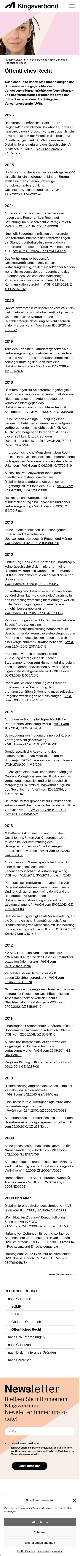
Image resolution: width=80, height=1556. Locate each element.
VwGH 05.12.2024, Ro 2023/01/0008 (31, 226)
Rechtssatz (15, 1247)
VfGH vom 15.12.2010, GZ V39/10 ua (32, 1094)
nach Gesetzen (19, 1345)
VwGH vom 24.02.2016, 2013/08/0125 (32, 543)
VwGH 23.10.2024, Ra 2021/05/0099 (39, 251)
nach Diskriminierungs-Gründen (32, 1352)
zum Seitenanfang (62, 1274)
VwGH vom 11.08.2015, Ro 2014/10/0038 (34, 613)
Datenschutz (43, 1551)
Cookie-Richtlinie (26, 1551)
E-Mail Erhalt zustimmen (26, 1443)
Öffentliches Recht (26, 1329)
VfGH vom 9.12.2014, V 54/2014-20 (32, 744)
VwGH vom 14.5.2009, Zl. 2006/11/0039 (33, 1171)
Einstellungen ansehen (40, 1543)
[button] (74, 1500)
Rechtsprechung (21, 1291)
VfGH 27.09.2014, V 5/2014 (24, 765)
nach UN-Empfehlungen (26, 1337)
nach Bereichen (19, 1360)
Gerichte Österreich (26, 1322)
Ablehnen (40, 1532)
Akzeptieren (40, 1522)
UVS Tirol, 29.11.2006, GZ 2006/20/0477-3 (37, 1226)
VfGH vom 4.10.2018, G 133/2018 (50, 412)
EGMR (16, 1306)
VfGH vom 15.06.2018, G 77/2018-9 (47, 466)
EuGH (15, 1314)
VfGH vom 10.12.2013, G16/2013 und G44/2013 (38, 875)
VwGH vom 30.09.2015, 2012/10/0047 (32, 584)
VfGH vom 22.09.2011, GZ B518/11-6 (30, 1034)
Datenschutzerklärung (45, 1447)
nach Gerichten (19, 1299)
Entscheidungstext (44, 1247)
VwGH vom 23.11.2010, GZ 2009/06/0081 (36, 1111)
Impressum (57, 1551)
